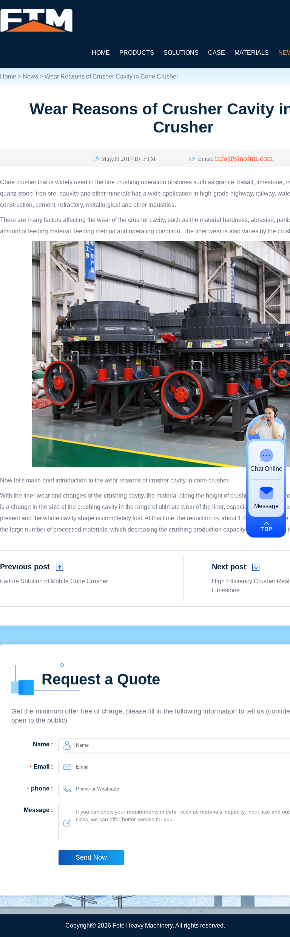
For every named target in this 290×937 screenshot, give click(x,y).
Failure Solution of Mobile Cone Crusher (54, 581)
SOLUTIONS (181, 52)
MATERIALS (251, 52)
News (30, 76)
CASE (216, 52)
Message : (38, 810)
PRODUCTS (136, 52)
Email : (43, 766)
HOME (101, 52)
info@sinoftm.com (244, 158)
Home (8, 76)
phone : (42, 788)
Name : (43, 744)
